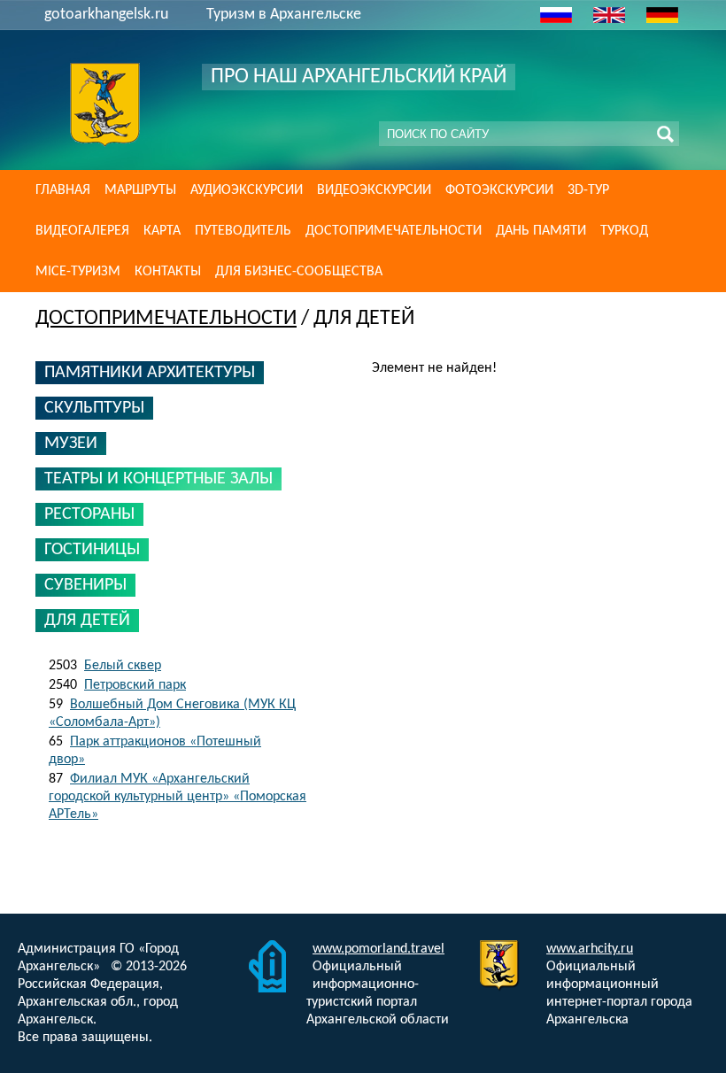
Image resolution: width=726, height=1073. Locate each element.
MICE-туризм (77, 272)
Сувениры (85, 585)
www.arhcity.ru (589, 949)
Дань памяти (541, 231)
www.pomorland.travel (378, 949)
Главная (62, 190)
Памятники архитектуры (149, 373)
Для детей (87, 620)
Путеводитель (243, 231)
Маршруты (140, 190)
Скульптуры (94, 408)
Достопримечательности (393, 231)
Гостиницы (92, 550)
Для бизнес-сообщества (298, 272)
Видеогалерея (82, 231)
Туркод (624, 231)
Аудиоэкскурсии (246, 190)
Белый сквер (122, 666)
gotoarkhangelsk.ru (106, 14)
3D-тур (588, 190)
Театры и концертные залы (158, 479)
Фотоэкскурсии (499, 190)
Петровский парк (135, 685)
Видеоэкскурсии (374, 190)
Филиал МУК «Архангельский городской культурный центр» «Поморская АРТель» (177, 797)
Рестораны (89, 514)
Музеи (70, 443)
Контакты (168, 272)
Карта (162, 231)
